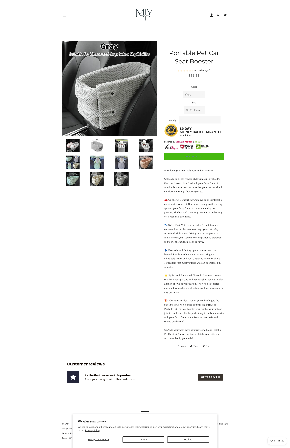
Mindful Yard (221, 423)
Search (65, 423)
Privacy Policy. (92, 430)
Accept (143, 439)
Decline (188, 439)
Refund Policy (69, 433)
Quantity (172, 119)
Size (194, 102)
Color (194, 86)
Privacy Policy (69, 428)
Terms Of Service (71, 438)
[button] (194, 70)
